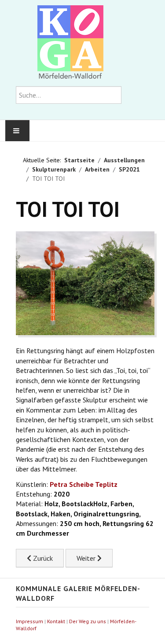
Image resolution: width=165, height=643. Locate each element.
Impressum (29, 621)
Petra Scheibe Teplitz (83, 484)
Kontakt (56, 621)
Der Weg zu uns (87, 621)
